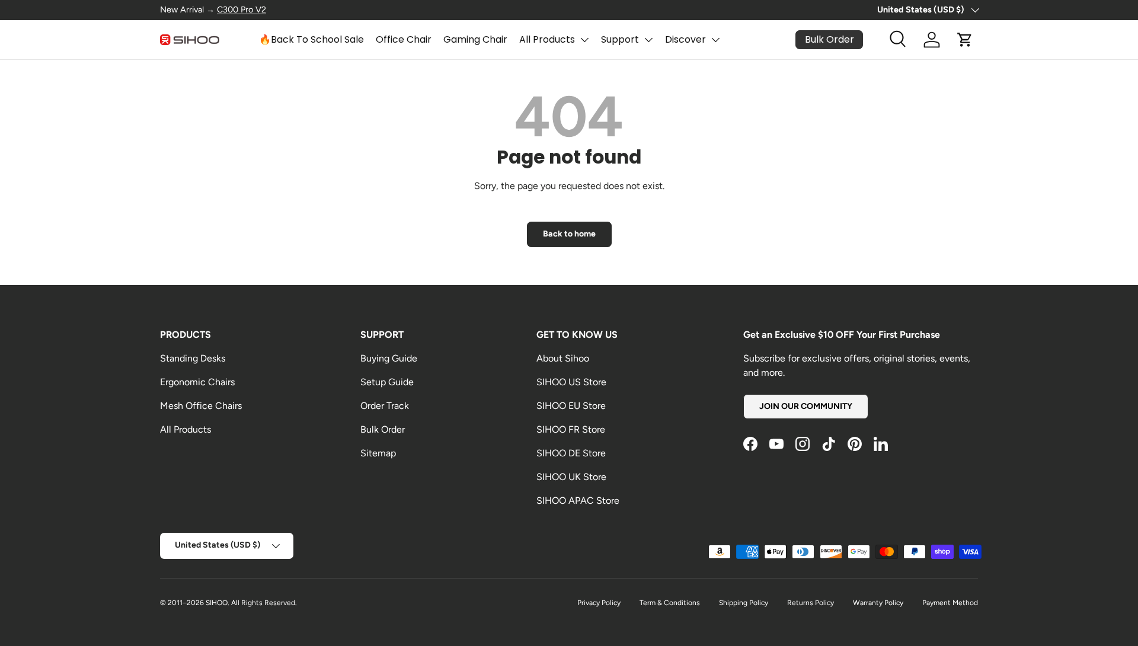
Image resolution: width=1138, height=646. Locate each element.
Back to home (569, 234)
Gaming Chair (475, 39)
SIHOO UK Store (571, 476)
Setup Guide (387, 382)
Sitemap (378, 453)
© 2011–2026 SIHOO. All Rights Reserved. (228, 603)
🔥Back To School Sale (311, 39)
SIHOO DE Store (571, 453)
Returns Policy (810, 603)
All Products (547, 39)
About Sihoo (562, 358)
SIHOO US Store (571, 382)
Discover (685, 39)
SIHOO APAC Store (577, 500)
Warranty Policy (878, 603)
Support (620, 39)
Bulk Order (382, 429)
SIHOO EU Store (571, 405)
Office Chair (403, 39)
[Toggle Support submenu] (648, 40)
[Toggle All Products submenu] (584, 40)
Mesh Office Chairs (201, 405)
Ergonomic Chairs (197, 382)
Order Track (384, 405)
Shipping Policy (743, 603)
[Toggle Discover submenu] (715, 40)
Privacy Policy (599, 603)
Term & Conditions (670, 603)
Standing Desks (192, 358)
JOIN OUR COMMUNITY (805, 406)
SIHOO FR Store (570, 429)
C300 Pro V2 (241, 9)
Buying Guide (388, 358)
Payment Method (950, 603)
